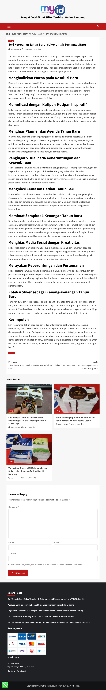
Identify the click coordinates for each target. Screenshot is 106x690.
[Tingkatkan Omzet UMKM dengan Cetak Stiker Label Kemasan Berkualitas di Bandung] (29, 449)
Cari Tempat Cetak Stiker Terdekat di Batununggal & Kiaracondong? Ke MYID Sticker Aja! (27, 420)
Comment (13, 507)
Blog (11, 41)
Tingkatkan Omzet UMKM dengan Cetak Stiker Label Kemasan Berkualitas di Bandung (27, 471)
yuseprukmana (16, 49)
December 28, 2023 (30, 49)
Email (57, 542)
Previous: (30, 365)
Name (11, 542)
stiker (82, 60)
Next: (76, 365)
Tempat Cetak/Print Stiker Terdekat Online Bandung (53, 17)
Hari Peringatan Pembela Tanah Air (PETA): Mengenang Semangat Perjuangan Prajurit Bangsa (48, 622)
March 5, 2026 (27, 427)
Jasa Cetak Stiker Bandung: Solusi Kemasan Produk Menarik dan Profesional (40, 616)
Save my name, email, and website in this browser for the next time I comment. (47, 564)
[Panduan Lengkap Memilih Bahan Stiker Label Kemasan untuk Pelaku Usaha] (77, 399)
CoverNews (61, 685)
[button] (9, 26)
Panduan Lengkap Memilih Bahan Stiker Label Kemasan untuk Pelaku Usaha (75, 419)
